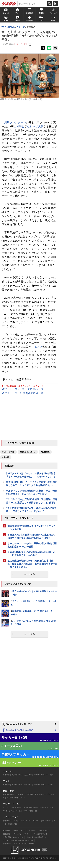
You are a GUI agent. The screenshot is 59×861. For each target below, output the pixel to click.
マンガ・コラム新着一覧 (12, 807)
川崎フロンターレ (15, 122)
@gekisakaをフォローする (18, 724)
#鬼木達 (5, 457)
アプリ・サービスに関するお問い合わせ (18, 840)
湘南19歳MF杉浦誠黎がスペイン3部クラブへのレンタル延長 (31, 527)
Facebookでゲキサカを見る (19, 730)
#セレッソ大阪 (8, 452)
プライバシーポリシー (21, 834)
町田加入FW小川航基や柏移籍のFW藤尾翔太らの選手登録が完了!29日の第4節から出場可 (31, 536)
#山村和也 (45, 452)
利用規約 (6, 834)
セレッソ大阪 (35, 126)
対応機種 (6, 830)
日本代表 (6, 775)
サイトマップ (44, 830)
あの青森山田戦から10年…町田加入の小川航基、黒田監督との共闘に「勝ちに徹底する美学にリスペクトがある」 (32, 563)
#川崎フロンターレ (28, 452)
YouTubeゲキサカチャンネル (14, 794)
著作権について (19, 830)
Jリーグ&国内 (17, 775)
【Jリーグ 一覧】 (20, 44)
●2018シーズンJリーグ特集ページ (22, 389)
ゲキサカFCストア (10, 821)
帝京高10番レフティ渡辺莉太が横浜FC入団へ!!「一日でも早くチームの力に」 (31, 553)
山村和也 (19, 126)
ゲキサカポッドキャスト (16, 797)
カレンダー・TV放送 (44, 821)
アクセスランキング (26, 821)
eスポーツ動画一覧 (30, 811)
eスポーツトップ (47, 807)
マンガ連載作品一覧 (30, 807)
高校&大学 (28, 775)
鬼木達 (38, 346)
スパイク (49, 775)
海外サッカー (39, 775)
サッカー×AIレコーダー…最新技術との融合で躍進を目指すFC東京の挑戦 (32, 545)
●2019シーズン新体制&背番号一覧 (23, 393)
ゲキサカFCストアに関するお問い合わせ (18, 843)
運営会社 (32, 830)
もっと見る (29, 574)
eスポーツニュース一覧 (12, 811)
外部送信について (40, 834)
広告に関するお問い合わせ (13, 837)
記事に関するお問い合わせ (37, 837)
